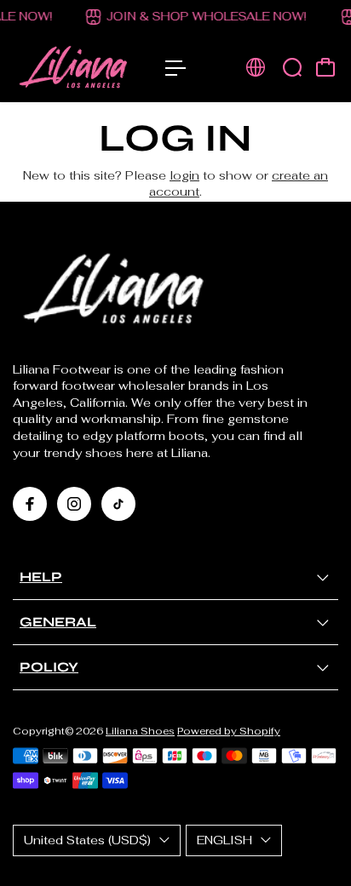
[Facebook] (30, 504)
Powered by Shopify (228, 730)
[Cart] (325, 67)
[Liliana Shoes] (80, 68)
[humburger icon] (175, 68)
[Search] (292, 67)
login (184, 175)
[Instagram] (74, 504)
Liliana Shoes (140, 730)
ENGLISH (224, 840)
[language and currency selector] (255, 67)
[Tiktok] (118, 504)
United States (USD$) (87, 840)
